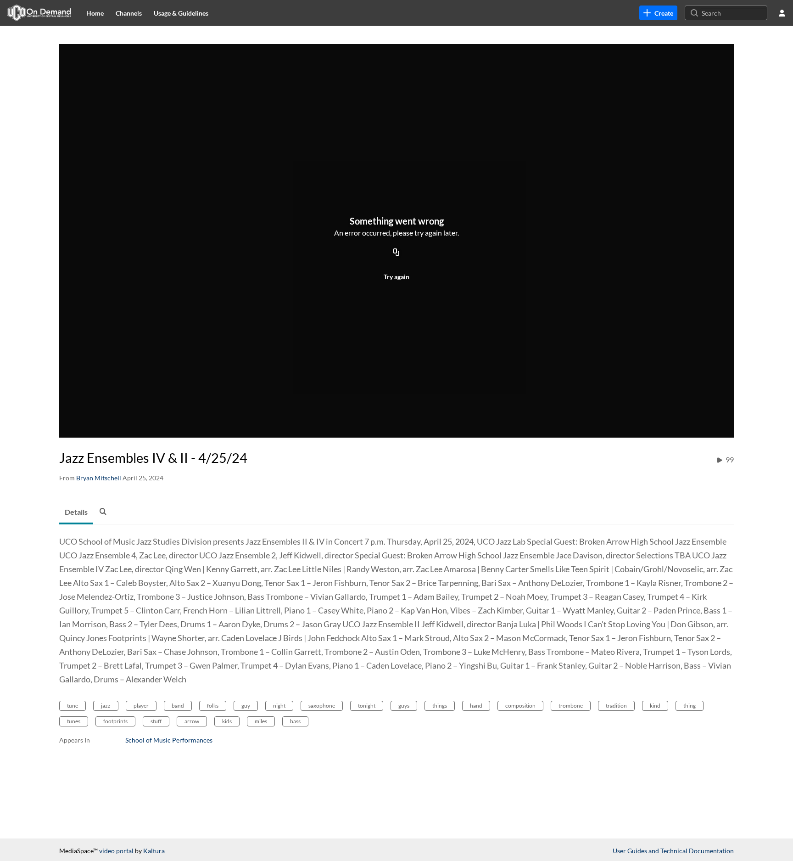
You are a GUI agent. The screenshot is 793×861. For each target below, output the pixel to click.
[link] (658, 13)
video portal (116, 851)
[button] (105, 511)
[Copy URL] (396, 252)
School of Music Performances (168, 740)
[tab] (76, 512)
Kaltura (154, 851)
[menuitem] (95, 13)
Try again (396, 277)
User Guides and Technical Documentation (673, 851)
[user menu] (782, 13)
